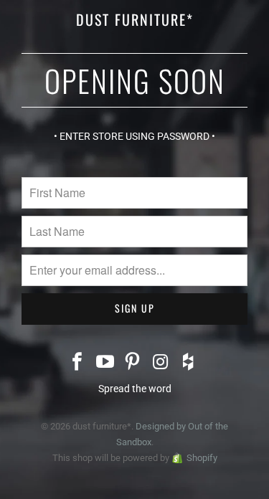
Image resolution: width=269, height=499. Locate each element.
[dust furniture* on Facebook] (77, 363)
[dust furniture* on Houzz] (188, 363)
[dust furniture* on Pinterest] (133, 363)
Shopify (202, 457)
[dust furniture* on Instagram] (160, 363)
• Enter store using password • (134, 136)
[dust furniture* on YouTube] (105, 363)
